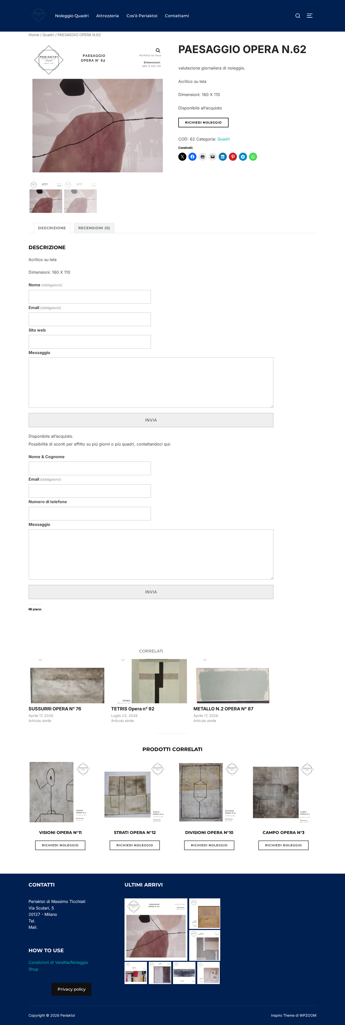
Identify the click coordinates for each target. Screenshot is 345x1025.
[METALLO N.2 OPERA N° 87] (232, 681)
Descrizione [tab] (52, 228)
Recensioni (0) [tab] (94, 228)
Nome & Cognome (47, 456)
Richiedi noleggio (203, 122)
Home (34, 35)
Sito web (37, 330)
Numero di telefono (48, 501)
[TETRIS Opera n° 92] (150, 681)
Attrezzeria (107, 15)
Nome (45, 284)
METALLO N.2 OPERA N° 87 (223, 708)
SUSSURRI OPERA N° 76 (55, 708)
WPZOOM (308, 1015)
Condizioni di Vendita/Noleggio (58, 962)
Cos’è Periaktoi (142, 15)
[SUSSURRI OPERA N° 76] (67, 681)
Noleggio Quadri (72, 15)
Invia (151, 420)
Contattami (177, 15)
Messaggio (39, 352)
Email (45, 307)
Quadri (48, 35)
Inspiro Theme (282, 1015)
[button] (158, 50)
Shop (33, 969)
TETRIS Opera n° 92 (132, 708)
